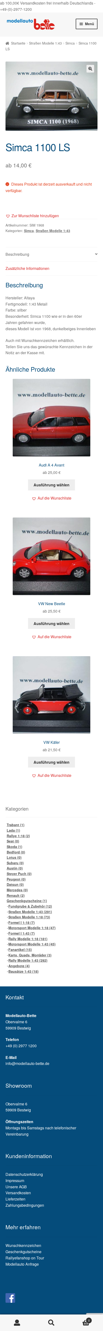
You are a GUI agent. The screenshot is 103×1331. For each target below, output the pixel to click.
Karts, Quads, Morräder (30, 955)
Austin (15, 868)
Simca (70, 43)
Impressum (15, 1180)
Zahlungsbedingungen (25, 1205)
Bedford (16, 852)
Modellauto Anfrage (22, 1264)
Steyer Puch (19, 873)
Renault (16, 895)
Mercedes (17, 889)
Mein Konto (17, 1323)
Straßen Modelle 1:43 (45, 43)
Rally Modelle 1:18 (27, 938)
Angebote (19, 965)
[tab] (52, 254)
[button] (32, 216)
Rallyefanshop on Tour (25, 1258)
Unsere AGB (16, 1186)
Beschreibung (17, 254)
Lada (13, 830)
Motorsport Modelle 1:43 (32, 944)
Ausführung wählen (51, 485)
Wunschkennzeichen (23, 1245)
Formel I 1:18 (21, 922)
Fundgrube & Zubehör (30, 906)
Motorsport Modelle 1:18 (32, 927)
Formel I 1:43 (21, 933)
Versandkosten (18, 1192)
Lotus (14, 857)
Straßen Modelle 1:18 (29, 917)
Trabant (15, 824)
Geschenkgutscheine (27, 900)
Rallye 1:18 (18, 835)
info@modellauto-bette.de (27, 1063)
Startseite (18, 43)
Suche (51, 1323)
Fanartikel (20, 949)
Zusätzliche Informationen (27, 268)
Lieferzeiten (15, 1199)
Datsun (15, 884)
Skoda (14, 846)
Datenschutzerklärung (24, 1174)
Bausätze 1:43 (23, 971)
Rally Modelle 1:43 (27, 960)
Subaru (15, 862)
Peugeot (16, 879)
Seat (13, 841)
